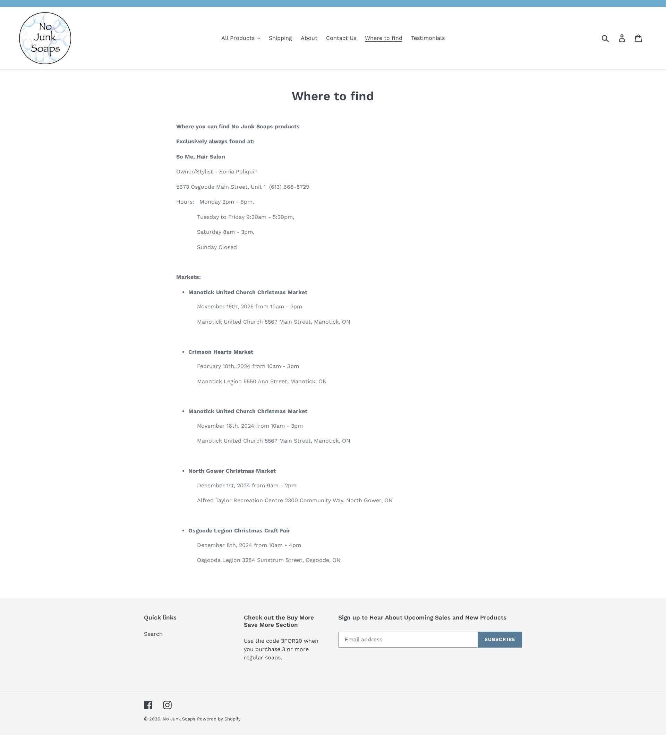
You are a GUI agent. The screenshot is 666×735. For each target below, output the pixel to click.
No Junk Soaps (179, 718)
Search (153, 634)
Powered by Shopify (219, 718)
